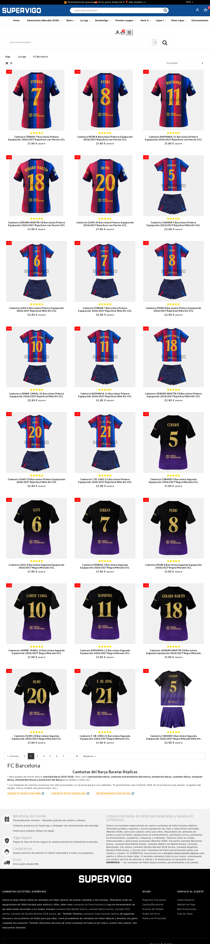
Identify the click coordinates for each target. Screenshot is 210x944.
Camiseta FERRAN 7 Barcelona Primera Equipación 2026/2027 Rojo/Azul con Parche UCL (36, 138)
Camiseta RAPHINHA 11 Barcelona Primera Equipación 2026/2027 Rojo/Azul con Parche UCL (173, 138)
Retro (70, 20)
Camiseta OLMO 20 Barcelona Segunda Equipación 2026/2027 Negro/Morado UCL (36, 737)
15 (77, 756)
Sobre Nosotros (185, 900)
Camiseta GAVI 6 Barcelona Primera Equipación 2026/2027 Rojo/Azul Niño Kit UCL (36, 309)
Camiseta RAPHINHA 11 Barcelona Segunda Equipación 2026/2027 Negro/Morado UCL (105, 651)
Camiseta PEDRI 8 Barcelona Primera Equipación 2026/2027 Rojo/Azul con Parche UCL (105, 138)
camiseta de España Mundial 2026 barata (33, 913)
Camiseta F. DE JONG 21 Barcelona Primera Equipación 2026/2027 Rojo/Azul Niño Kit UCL (105, 480)
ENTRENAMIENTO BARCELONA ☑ (115, 793)
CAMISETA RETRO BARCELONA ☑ (70, 793)
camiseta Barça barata (101, 909)
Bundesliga (101, 20)
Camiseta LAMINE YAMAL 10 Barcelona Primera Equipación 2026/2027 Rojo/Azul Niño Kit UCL (36, 395)
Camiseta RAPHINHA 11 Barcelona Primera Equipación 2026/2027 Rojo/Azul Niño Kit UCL (105, 395)
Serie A (145, 20)
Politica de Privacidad (154, 918)
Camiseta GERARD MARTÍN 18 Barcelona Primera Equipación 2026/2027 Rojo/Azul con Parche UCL (36, 224)
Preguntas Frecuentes (154, 900)
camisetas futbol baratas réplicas (180, 853)
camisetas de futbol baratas (88, 904)
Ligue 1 (160, 20)
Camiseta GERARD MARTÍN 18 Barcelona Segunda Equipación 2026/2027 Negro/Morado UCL (173, 653)
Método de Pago (186, 904)
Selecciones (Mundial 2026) (43, 20)
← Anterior (13, 756)
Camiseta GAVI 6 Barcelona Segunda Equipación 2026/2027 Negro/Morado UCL (36, 566)
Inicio (16, 20)
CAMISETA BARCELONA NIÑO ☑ (25, 793)
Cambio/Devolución (152, 904)
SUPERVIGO (113, 862)
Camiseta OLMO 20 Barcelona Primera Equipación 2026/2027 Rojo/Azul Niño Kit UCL (36, 480)
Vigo (7, 56)
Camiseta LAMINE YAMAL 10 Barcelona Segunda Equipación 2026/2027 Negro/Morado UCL (36, 651)
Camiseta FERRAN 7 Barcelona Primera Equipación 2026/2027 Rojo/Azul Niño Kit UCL (105, 309)
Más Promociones (186, 909)
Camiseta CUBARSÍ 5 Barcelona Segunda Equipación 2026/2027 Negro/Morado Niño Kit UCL (173, 738)
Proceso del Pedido (153, 909)
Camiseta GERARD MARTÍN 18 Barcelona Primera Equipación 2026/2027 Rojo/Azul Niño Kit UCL (173, 395)
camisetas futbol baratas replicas (101, 913)
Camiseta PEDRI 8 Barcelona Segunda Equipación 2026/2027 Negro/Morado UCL (173, 566)
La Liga (84, 20)
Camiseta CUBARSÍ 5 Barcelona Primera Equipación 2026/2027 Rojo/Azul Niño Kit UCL (173, 224)
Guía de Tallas (184, 913)
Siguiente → (89, 756)
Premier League (124, 20)
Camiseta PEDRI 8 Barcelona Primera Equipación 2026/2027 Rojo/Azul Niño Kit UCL (173, 309)
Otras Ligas (177, 20)
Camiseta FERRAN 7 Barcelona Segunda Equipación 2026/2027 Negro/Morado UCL (105, 566)
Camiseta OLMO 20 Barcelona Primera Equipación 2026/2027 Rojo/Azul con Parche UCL (105, 224)
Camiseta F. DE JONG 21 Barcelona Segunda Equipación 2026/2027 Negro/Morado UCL (105, 737)
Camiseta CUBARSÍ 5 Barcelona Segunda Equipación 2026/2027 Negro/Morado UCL (173, 480)
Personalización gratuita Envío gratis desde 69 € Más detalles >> (106, 2)
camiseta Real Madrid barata (71, 909)
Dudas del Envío (151, 913)
